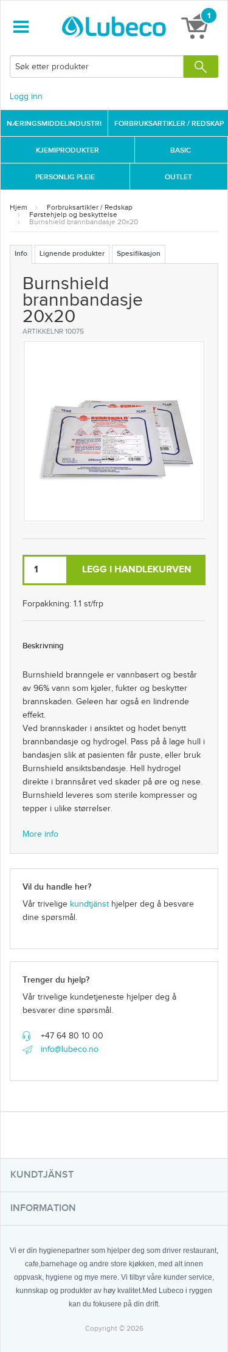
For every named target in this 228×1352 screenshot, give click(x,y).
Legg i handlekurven (137, 569)
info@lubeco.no (69, 1049)
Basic (180, 150)
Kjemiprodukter (67, 150)
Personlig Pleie (65, 177)
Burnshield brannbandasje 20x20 (83, 222)
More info (40, 834)
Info (21, 253)
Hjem (18, 207)
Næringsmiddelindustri (54, 123)
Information (43, 1208)
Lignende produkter (72, 253)
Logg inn (26, 96)
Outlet (178, 177)
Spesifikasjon (139, 253)
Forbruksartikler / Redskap (90, 207)
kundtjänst (89, 904)
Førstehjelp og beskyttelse (73, 214)
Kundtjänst (42, 1175)
